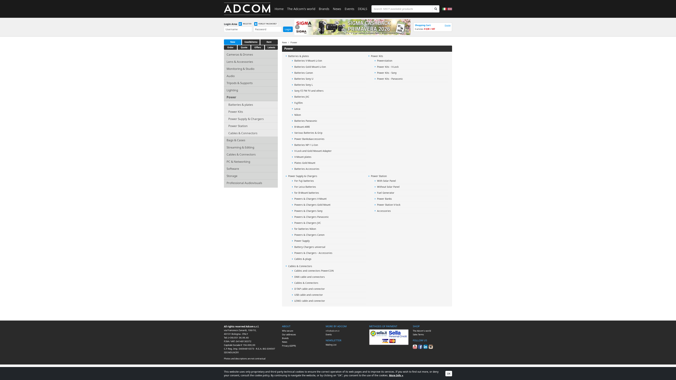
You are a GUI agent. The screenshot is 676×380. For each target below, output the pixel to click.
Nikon (297, 114)
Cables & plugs (302, 259)
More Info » (396, 375)
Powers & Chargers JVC (307, 222)
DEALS (362, 9)
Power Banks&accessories (309, 139)
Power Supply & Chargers (246, 119)
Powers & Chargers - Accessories (313, 253)
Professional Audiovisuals (244, 183)
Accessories (384, 211)
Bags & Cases (236, 140)
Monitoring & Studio (240, 69)
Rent (269, 41)
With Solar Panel (386, 180)
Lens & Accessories (240, 62)
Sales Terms (418, 334)
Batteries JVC (301, 96)
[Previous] (297, 27)
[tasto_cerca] (435, 8)
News (337, 9)
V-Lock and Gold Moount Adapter (313, 151)
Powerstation (384, 60)
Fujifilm (298, 102)
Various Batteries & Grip (308, 132)
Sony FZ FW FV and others (309, 90)
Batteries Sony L (303, 84)
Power (231, 97)
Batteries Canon (303, 72)
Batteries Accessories (306, 168)
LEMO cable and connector (309, 300)
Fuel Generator (385, 192)
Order (230, 47)
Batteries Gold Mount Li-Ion (310, 66)
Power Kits (235, 112)
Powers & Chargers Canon (309, 234)
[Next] (407, 27)
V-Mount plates (302, 157)
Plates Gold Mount (304, 162)
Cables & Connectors (242, 133)
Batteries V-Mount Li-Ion (308, 60)
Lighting (232, 90)
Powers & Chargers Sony (308, 211)
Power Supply (302, 240)
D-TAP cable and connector (309, 288)
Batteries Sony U (303, 78)
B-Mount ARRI (302, 126)
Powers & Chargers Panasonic (311, 216)
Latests (271, 47)
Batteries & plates (240, 105)
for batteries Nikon (305, 228)
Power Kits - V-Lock (388, 66)
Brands (324, 9)
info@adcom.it (332, 331)
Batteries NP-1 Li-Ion (306, 145)
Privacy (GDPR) (289, 345)
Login (288, 29)
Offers (257, 47)
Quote (447, 25)
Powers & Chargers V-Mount (310, 198)
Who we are (287, 331)
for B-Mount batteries (306, 192)
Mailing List (331, 344)
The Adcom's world (301, 9)
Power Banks (384, 198)
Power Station (238, 126)
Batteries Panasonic (305, 120)
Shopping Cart (423, 25)
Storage (232, 176)
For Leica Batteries (305, 186)
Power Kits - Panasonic (390, 78)
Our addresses (289, 334)
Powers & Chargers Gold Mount (312, 204)
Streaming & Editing (240, 147)
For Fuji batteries (304, 180)
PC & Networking (238, 162)
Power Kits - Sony (387, 72)
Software (233, 169)
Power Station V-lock (388, 204)
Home (279, 9)
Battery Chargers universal (309, 247)
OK (448, 373)
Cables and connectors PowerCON (314, 270)
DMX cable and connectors (309, 276)
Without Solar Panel (388, 186)
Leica (297, 108)
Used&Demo (251, 41)
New (232, 41)
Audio (231, 76)
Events (349, 9)
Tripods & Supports (240, 83)
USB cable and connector (308, 294)
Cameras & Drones (240, 54)
